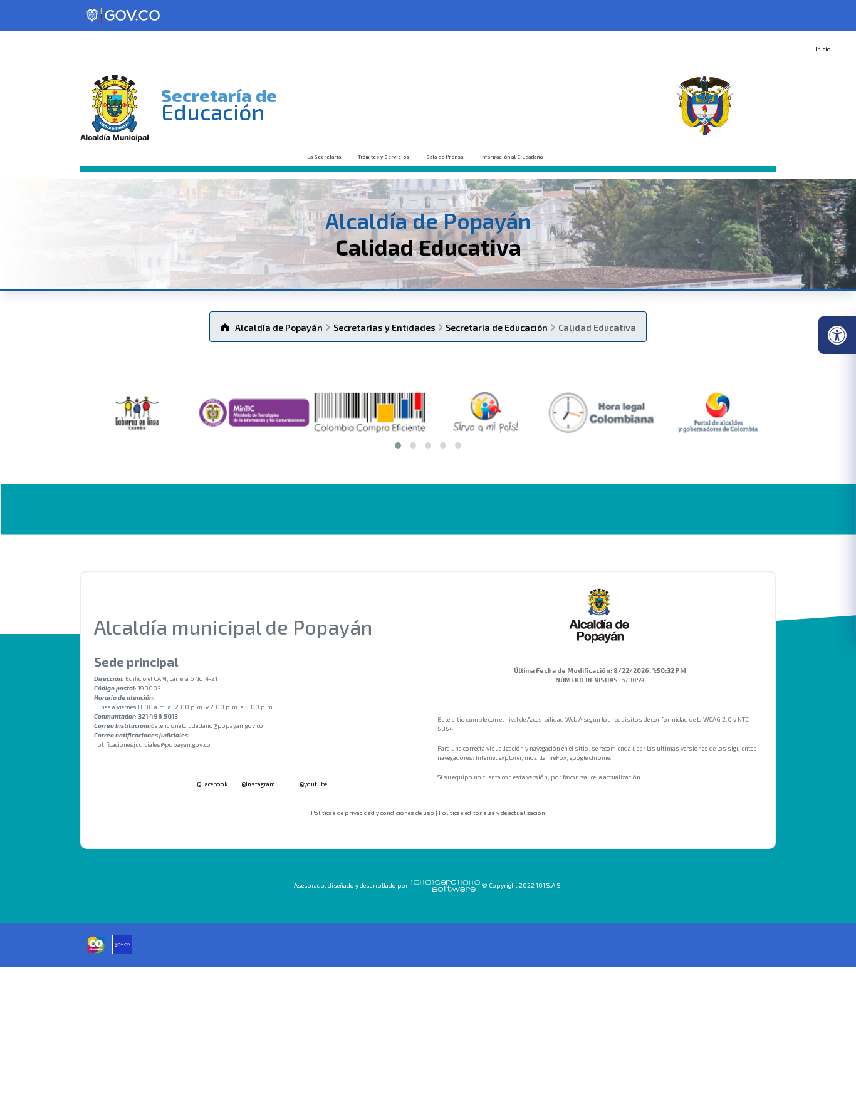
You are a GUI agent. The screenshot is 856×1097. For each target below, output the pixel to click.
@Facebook (211, 784)
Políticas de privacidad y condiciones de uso (372, 812)
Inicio (823, 49)
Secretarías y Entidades (384, 327)
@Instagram (258, 784)
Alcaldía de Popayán (279, 327)
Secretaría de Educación (497, 327)
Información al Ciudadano (511, 156)
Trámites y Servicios (383, 156)
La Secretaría (324, 156)
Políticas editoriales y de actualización (492, 812)
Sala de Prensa (444, 156)
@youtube (312, 784)
